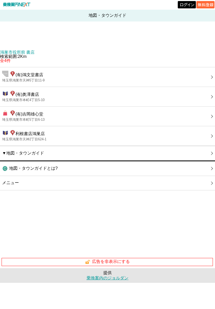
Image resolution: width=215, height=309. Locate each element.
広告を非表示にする (111, 262)
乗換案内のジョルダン (107, 278)
